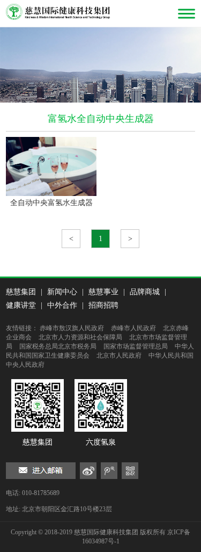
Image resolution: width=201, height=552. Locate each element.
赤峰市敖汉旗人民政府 (72, 328)
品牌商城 (145, 292)
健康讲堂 (21, 305)
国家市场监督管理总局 (135, 346)
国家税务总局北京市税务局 (57, 346)
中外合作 (62, 305)
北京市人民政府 (119, 355)
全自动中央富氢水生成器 (51, 203)
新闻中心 (62, 292)
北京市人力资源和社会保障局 (80, 337)
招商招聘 (103, 305)
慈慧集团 (21, 292)
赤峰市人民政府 (133, 328)
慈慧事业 (103, 292)
